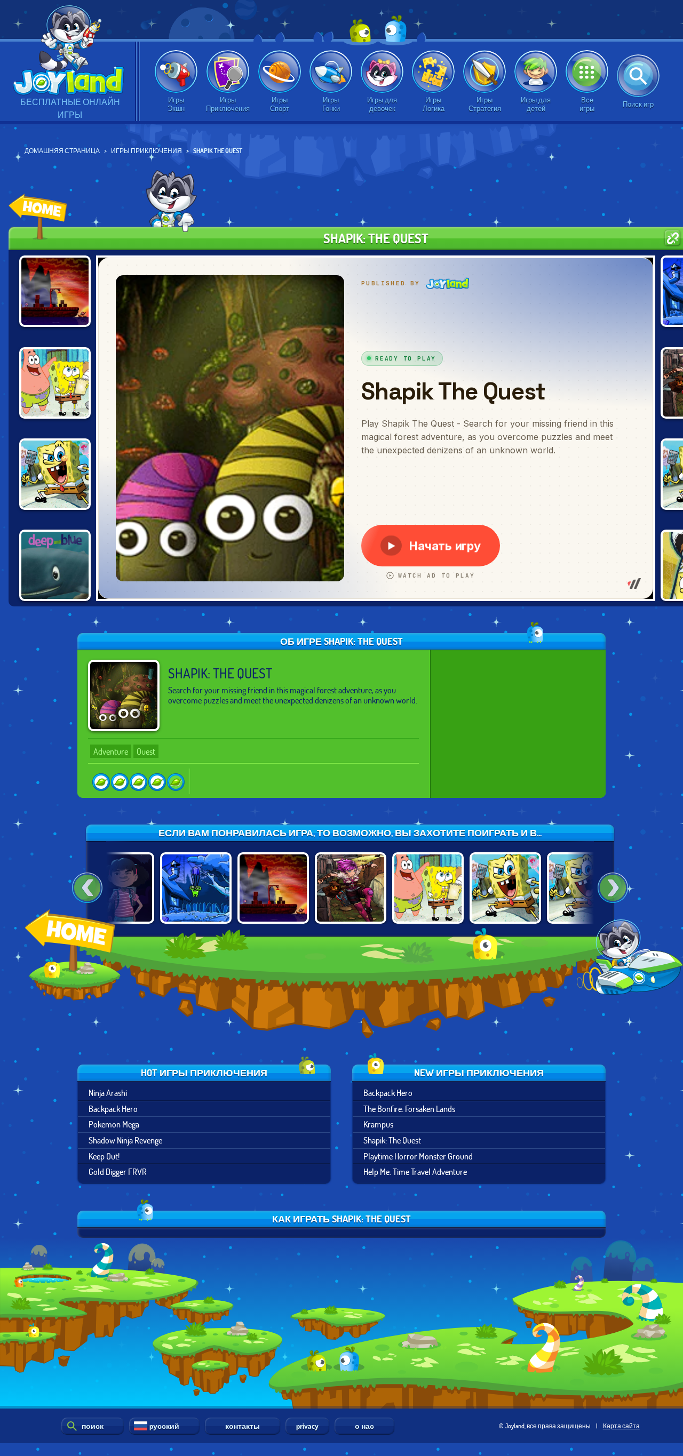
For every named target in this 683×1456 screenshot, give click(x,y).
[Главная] (73, 955)
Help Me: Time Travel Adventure (415, 1171)
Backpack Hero (113, 1108)
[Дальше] (613, 888)
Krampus (378, 1124)
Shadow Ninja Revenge (125, 1140)
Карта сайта (621, 1425)
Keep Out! (104, 1156)
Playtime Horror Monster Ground (418, 1156)
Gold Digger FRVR (118, 1171)
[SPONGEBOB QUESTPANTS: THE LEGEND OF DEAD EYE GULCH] (505, 888)
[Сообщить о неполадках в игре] (672, 238)
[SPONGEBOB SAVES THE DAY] (55, 383)
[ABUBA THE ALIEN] (196, 888)
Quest (146, 751)
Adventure (110, 751)
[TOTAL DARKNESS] (118, 888)
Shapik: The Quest (392, 1140)
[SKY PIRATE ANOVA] (350, 888)
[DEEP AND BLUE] (55, 565)
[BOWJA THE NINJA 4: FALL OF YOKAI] (55, 291)
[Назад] (87, 888)
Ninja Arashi (108, 1092)
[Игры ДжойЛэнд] (38, 217)
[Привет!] (70, 53)
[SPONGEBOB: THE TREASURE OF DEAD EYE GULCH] (55, 474)
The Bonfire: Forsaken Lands (409, 1108)
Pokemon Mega (114, 1124)
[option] (196, 888)
